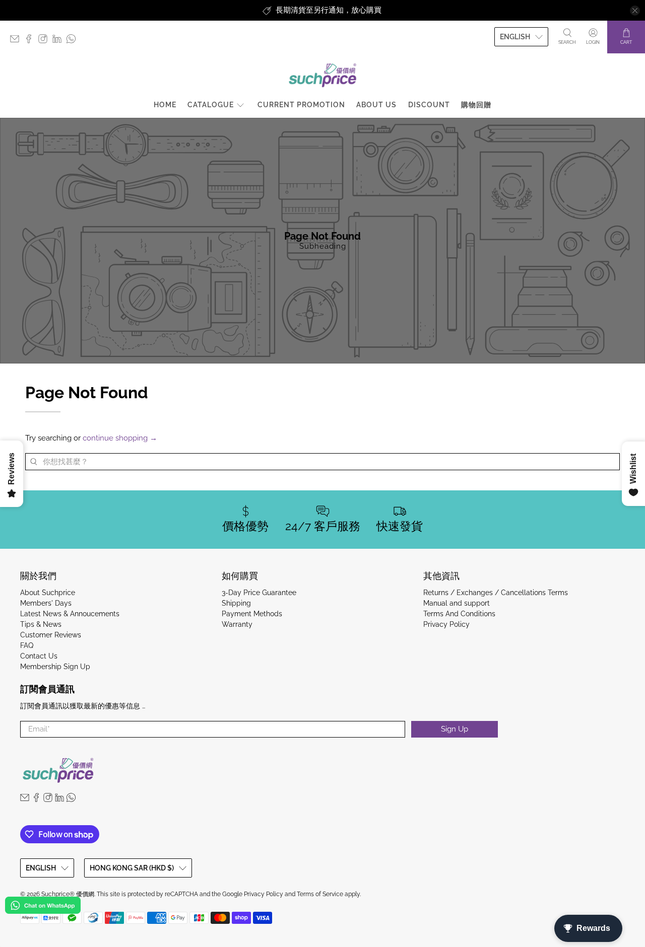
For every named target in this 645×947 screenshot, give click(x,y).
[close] (635, 11)
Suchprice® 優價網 (67, 894)
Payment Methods (252, 614)
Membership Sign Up (55, 667)
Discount (429, 105)
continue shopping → (120, 438)
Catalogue (210, 105)
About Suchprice (47, 593)
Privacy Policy (446, 624)
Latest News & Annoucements (69, 614)
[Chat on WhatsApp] (43, 907)
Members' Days (46, 603)
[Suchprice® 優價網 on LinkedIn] (59, 41)
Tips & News (40, 624)
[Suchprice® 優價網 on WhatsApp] (74, 41)
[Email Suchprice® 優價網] (17, 41)
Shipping (236, 603)
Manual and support (456, 603)
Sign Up (454, 729)
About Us (376, 105)
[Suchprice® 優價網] (322, 75)
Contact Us (38, 656)
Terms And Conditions (459, 614)
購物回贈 (476, 105)
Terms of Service (320, 894)
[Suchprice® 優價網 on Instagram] (45, 41)
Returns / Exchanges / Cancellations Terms (495, 593)
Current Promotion (301, 105)
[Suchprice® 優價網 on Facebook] (31, 41)
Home (165, 105)
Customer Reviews (50, 635)
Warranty (237, 624)
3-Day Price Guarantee (259, 593)
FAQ (26, 645)
